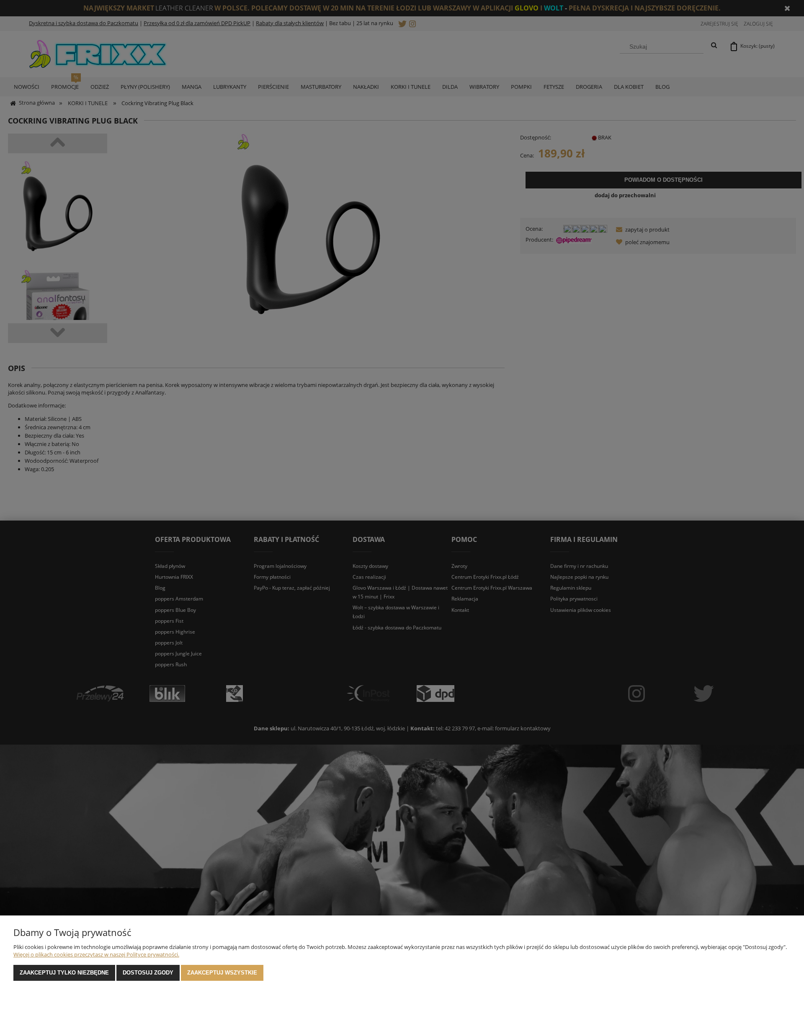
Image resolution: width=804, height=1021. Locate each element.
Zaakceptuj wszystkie (222, 972)
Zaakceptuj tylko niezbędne (64, 972)
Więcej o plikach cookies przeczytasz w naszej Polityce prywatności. (96, 954)
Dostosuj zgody (148, 972)
